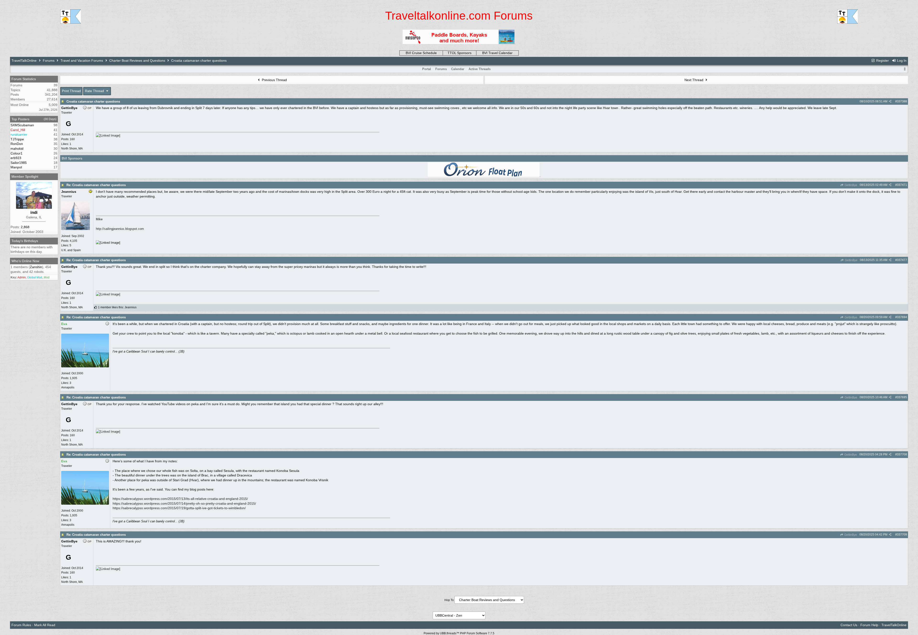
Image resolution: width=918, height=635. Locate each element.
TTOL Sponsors (459, 53)
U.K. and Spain (71, 250)
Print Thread (71, 91)
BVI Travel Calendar (497, 53)
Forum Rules (21, 625)
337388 (902, 101)
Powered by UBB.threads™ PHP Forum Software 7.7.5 (459, 633)
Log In (901, 60)
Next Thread (694, 80)
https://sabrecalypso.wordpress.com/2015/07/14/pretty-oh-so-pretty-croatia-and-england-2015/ (184, 503)
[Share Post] (890, 101)
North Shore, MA (72, 148)
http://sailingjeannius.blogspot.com (120, 229)
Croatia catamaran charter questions (93, 101)
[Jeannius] (75, 229)
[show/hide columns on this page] (904, 69)
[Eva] (85, 366)
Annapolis (67, 387)
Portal (426, 69)
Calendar (457, 69)
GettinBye (850, 185)
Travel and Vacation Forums (81, 60)
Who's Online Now (25, 261)
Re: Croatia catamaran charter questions (96, 185)
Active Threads (480, 69)
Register (882, 60)
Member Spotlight (24, 176)
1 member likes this (110, 307)
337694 (902, 317)
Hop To (449, 600)
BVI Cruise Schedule (421, 53)
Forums (49, 60)
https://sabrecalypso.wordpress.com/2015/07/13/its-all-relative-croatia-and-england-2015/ (180, 499)
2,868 (25, 227)
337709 (902, 534)
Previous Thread (274, 80)
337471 (902, 185)
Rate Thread (95, 91)
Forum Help (869, 625)
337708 (902, 454)
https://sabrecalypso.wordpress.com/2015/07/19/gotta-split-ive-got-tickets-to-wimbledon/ (179, 508)
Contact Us (849, 625)
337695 (902, 397)
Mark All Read (44, 625)
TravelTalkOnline (24, 60)
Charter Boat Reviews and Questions (137, 60)
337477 (902, 260)
